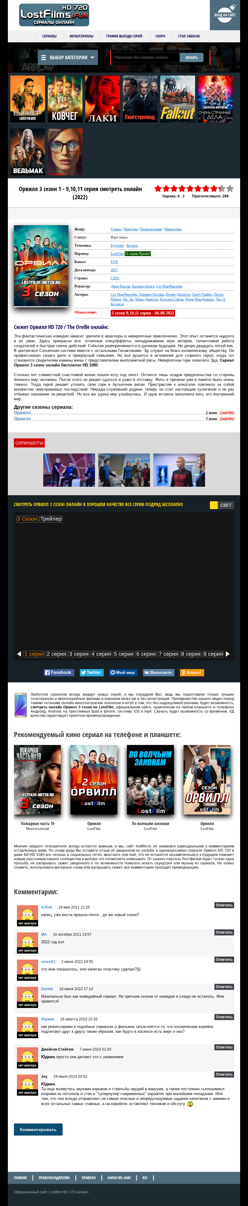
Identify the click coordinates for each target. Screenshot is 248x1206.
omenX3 (48, 962)
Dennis (47, 989)
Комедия (131, 229)
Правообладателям (54, 1177)
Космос (132, 245)
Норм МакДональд (199, 299)
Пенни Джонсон (178, 294)
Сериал (116, 229)
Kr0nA (46, 907)
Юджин (47, 1019)
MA (44, 934)
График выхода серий (124, 36)
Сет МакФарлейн (169, 286)
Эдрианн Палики (151, 294)
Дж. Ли (127, 299)
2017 (114, 270)
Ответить (224, 905)
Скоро (160, 36)
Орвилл (22, 412)
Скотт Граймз (202, 294)
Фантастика (173, 229)
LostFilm (117, 254)
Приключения (151, 229)
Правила (89, 1177)
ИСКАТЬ (191, 57)
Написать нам (119, 1177)
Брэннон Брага (143, 286)
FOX (114, 262)
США (115, 278)
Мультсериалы (81, 36)
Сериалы (49, 36)
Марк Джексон (146, 299)
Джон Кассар (120, 286)
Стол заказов (189, 36)
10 (230, 188)
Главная (20, 1177)
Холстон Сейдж (171, 299)
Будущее (117, 245)
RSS (144, 1177)
